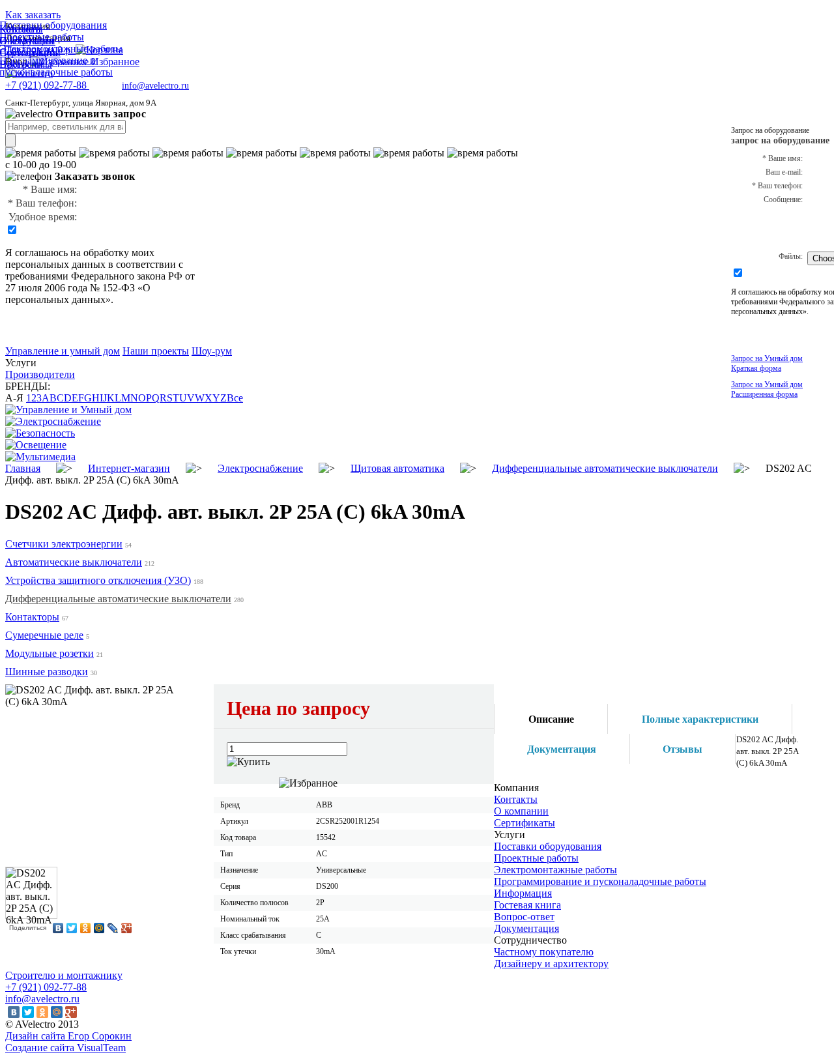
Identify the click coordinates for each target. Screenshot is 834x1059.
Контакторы (32, 616)
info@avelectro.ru (155, 86)
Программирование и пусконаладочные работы (600, 881)
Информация (523, 893)
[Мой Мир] (99, 928)
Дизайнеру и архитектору (551, 963)
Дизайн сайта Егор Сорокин (68, 1035)
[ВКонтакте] (58, 928)
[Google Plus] (127, 928)
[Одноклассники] (86, 928)
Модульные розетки (49, 653)
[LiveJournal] (113, 928)
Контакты (516, 799)
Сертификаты (524, 822)
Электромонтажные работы (555, 869)
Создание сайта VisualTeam (65, 1047)
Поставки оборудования (547, 846)
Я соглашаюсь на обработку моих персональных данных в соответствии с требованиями (94, 264)
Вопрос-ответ (524, 916)
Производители (40, 374)
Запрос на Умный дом (767, 363)
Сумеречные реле (44, 635)
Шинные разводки (46, 671)
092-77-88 (47, 85)
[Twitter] (72, 928)
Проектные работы (536, 857)
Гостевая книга (527, 904)
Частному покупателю (544, 951)
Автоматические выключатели (73, 562)
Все (235, 397)
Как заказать (33, 14)
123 (34, 397)
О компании (521, 811)
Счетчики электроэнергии (63, 543)
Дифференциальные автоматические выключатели (118, 598)
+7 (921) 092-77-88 (46, 987)
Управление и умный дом (62, 350)
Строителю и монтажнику (63, 975)
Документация (526, 928)
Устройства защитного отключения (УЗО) (98, 580)
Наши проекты (155, 350)
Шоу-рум (212, 350)
